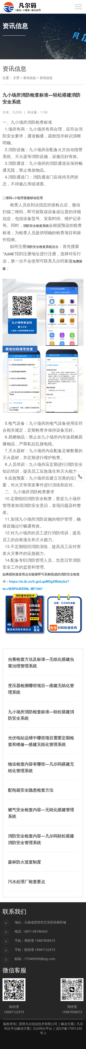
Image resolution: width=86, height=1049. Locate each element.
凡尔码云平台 (42, 1028)
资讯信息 (29, 78)
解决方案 (67, 1024)
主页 (16, 78)
